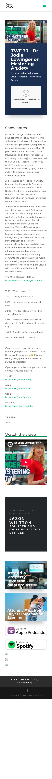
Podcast (25, 679)
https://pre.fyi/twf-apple (17, 388)
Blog (36, 679)
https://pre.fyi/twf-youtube (19, 406)
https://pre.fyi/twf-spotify (18, 379)
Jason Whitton (22, 73)
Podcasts (22, 76)
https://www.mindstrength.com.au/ (24, 280)
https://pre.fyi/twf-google (18, 397)
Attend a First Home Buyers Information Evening (26, 613)
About (14, 679)
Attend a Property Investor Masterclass (19, 578)
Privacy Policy (24, 682)
